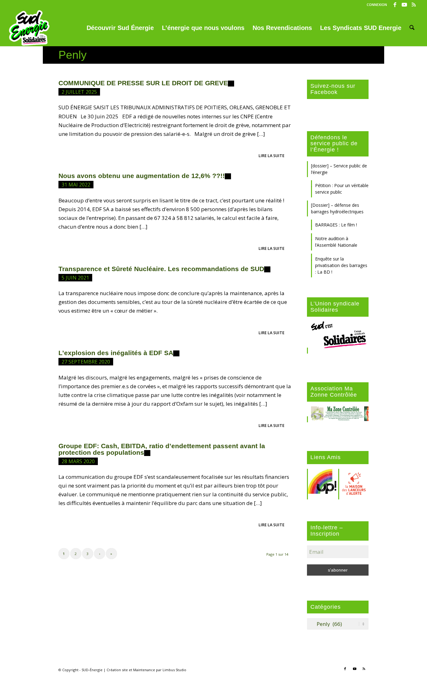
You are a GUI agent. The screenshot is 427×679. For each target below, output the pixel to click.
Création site (117, 669)
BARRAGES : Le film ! (336, 225)
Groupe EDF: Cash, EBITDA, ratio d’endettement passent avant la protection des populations (161, 449)
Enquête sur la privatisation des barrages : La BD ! (341, 265)
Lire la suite (271, 155)
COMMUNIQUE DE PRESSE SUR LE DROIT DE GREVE (143, 83)
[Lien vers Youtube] (404, 4)
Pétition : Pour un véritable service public (342, 188)
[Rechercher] (412, 27)
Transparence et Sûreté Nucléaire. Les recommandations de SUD (161, 268)
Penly (72, 54)
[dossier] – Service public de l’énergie (339, 169)
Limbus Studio (174, 669)
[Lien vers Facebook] (394, 4)
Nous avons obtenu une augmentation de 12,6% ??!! (141, 175)
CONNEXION (377, 4)
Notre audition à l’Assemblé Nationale (336, 241)
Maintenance (144, 669)
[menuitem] (375, 4)
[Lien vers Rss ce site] (414, 4)
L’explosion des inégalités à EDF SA (115, 352)
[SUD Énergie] (29, 27)
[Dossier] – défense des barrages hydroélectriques (337, 208)
